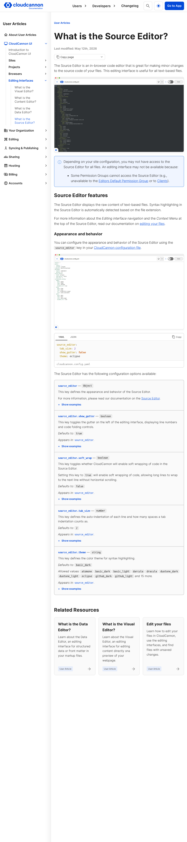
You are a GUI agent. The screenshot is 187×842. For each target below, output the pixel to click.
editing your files (152, 224)
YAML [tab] (61, 337)
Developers (101, 6)
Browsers (15, 74)
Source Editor (150, 398)
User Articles (62, 22)
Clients (162, 181)
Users (77, 6)
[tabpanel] (119, 350)
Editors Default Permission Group (123, 181)
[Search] (148, 5)
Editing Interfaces (21, 80)
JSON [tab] (73, 337)
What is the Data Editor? (23, 110)
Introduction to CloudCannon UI (20, 51)
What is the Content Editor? (25, 99)
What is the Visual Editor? (24, 89)
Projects (14, 67)
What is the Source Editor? (25, 121)
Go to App (174, 6)
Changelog (129, 6)
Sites (12, 60)
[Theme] (158, 5)
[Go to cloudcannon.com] (23, 6)
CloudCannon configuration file (117, 248)
